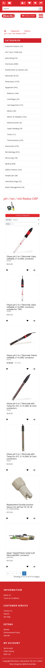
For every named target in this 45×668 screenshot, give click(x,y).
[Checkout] (41, 3)
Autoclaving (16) (11, 58)
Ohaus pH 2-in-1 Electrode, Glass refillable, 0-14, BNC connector (21, 257)
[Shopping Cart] (35, 3)
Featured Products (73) (14, 46)
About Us (7, 595)
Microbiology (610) (12, 152)
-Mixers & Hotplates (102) (16, 117)
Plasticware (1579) (12, 81)
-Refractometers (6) (13, 123)
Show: (8, 224)
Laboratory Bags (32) (13, 181)
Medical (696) (10, 164)
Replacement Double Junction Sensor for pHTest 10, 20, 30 (20, 505)
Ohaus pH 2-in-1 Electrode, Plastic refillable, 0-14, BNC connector (22, 356)
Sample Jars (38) (11, 175)
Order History (9, 651)
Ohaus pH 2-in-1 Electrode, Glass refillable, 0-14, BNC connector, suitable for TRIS (21, 307)
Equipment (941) (11, 87)
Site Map (7, 617)
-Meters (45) (10, 111)
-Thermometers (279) (14, 140)
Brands (6, 629)
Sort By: (8, 220)
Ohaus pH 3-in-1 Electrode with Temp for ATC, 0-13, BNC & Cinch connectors (21, 405)
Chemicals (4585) (11, 64)
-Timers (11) (10, 134)
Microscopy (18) (11, 158)
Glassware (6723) (11, 76)
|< (8, 573)
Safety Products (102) (13, 169)
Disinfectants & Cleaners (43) (16, 70)
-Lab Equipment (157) (14, 105)
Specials (7, 635)
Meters (27, 31)
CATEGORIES (12, 40)
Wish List (7, 654)
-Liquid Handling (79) (13, 128)
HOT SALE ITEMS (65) (13, 52)
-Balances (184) (12, 93)
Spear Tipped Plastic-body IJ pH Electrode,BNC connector (21, 554)
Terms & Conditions (11, 598)
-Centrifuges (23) (12, 99)
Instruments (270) (12, 146)
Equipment (15, 31)
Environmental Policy (12, 632)
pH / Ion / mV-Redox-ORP (15, 33)
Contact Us (8, 611)
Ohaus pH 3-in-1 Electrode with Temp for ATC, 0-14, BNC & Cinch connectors (21, 456)
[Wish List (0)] (29, 3)
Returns (7, 614)
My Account (8, 648)
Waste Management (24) (14, 187)
